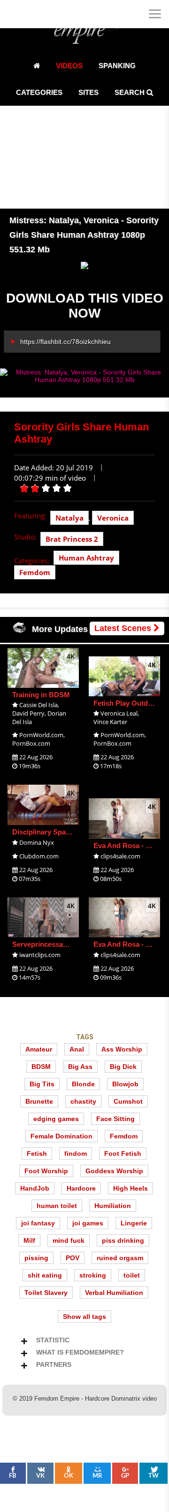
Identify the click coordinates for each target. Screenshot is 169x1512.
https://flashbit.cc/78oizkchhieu (65, 341)
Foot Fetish (122, 1153)
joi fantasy (38, 1223)
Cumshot (128, 1101)
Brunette (39, 1101)
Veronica (113, 517)
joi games (87, 1223)
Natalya (69, 517)
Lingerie (134, 1223)
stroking (92, 1275)
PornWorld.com (41, 735)
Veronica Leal (119, 713)
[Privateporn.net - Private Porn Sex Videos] (14, 14)
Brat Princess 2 (72, 539)
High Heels (130, 1188)
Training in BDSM (41, 695)
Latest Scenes (124, 628)
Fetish (37, 1153)
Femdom (34, 572)
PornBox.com (31, 743)
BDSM (41, 1066)
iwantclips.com (40, 955)
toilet (131, 1275)
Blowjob (125, 1084)
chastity (83, 1101)
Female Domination (61, 1136)
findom (75, 1153)
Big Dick (123, 1066)
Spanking (117, 66)
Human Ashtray (86, 557)
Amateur (38, 1049)
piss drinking (123, 1240)
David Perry (28, 713)
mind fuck (68, 1240)
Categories (39, 92)
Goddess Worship (114, 1171)
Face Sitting (115, 1118)
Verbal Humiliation (114, 1292)
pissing (36, 1258)
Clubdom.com (39, 856)
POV (72, 1258)
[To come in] (42, 14)
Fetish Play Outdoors (128, 703)
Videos (69, 66)
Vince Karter (110, 721)
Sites (88, 92)
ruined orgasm (120, 1258)
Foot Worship (46, 1171)
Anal (76, 1049)
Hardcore (81, 1188)
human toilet (57, 1205)
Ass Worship (121, 1049)
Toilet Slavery (46, 1292)
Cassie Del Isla (38, 705)
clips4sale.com (120, 856)
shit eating (45, 1275)
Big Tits (42, 1084)
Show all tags (84, 1316)
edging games (56, 1118)
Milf (29, 1240)
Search (130, 92)
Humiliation (112, 1205)
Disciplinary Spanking (48, 832)
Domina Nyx (36, 842)
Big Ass (80, 1066)
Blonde (83, 1084)
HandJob (34, 1188)
